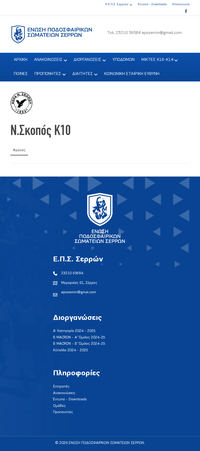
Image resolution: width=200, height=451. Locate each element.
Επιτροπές (61, 387)
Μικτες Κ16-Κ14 (157, 60)
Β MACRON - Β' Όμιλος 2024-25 (79, 344)
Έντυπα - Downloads (70, 399)
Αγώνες (19, 150)
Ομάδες (59, 406)
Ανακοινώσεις (64, 393)
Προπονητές (63, 412)
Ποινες (21, 74)
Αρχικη (20, 60)
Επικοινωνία (181, 4)
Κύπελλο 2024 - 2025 (70, 350)
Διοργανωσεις (87, 60)
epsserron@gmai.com (78, 292)
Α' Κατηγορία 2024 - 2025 (74, 331)
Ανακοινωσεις (48, 60)
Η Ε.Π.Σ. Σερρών (116, 4)
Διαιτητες (82, 74)
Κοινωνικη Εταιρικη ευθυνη (131, 74)
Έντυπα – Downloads (152, 4)
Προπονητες (48, 74)
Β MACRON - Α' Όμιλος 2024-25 (79, 337)
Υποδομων (124, 60)
